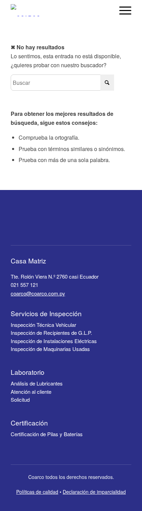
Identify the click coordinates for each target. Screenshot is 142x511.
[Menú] (121, 10)
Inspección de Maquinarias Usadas (50, 348)
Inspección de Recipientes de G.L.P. (51, 332)
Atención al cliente (31, 391)
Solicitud (20, 399)
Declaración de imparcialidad (94, 491)
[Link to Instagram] (56, 222)
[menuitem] (121, 10)
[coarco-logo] (25, 10)
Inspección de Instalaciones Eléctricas (54, 340)
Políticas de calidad (37, 491)
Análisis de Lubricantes (37, 383)
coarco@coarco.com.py (38, 293)
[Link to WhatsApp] (88, 222)
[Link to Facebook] (72, 222)
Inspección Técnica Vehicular (43, 324)
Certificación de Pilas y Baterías (47, 434)
